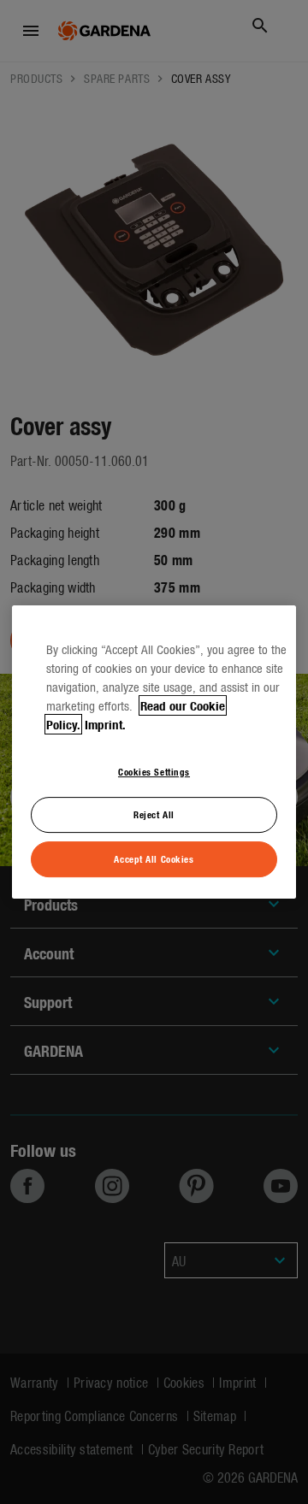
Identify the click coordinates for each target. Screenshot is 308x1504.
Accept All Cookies (153, 858)
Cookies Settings (154, 771)
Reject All (154, 815)
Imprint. (105, 724)
